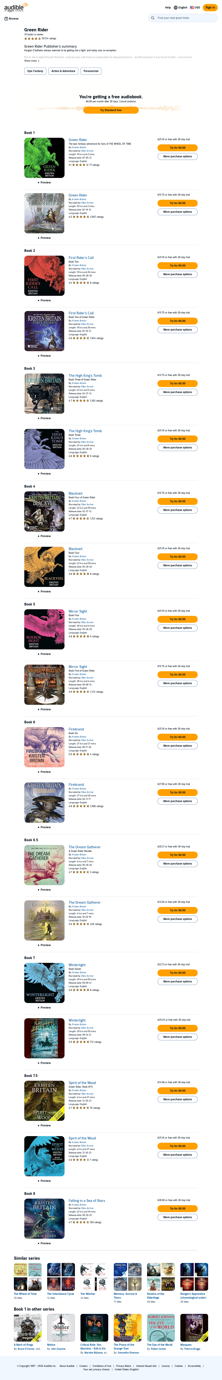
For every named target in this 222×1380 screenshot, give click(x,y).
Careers (83, 1366)
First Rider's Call (81, 258)
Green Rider (78, 140)
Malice (51, 1345)
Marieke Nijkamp (93, 1352)
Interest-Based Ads (146, 1366)
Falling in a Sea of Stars (87, 1201)
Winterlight (77, 965)
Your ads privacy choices (96, 1369)
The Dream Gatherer (85, 847)
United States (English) (127, 1369)
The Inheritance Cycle (60, 1294)
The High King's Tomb (85, 376)
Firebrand (76, 729)
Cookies (179, 1366)
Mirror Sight (78, 611)
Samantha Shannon (128, 1352)
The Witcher (87, 1294)
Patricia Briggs (192, 1348)
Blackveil (75, 494)
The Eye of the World (159, 1345)
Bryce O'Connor (26, 1348)
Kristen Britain (79, 147)
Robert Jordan (158, 1348)
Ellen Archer (87, 151)
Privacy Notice (123, 1366)
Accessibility (194, 1366)
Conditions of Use (102, 1366)
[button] (32, 60)
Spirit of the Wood (82, 1083)
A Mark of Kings (23, 1345)
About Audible (66, 1366)
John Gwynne (58, 1348)
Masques (186, 1345)
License (166, 1366)
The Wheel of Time (25, 1294)
